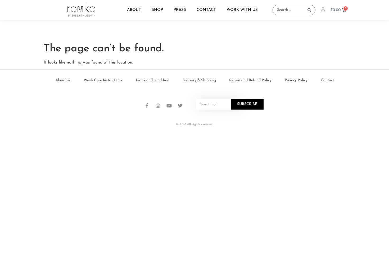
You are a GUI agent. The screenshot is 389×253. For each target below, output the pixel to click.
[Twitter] (180, 105)
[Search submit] (309, 10)
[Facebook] (146, 105)
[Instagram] (158, 105)
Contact (206, 10)
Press (180, 10)
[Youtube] (169, 105)
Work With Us (242, 10)
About (134, 10)
